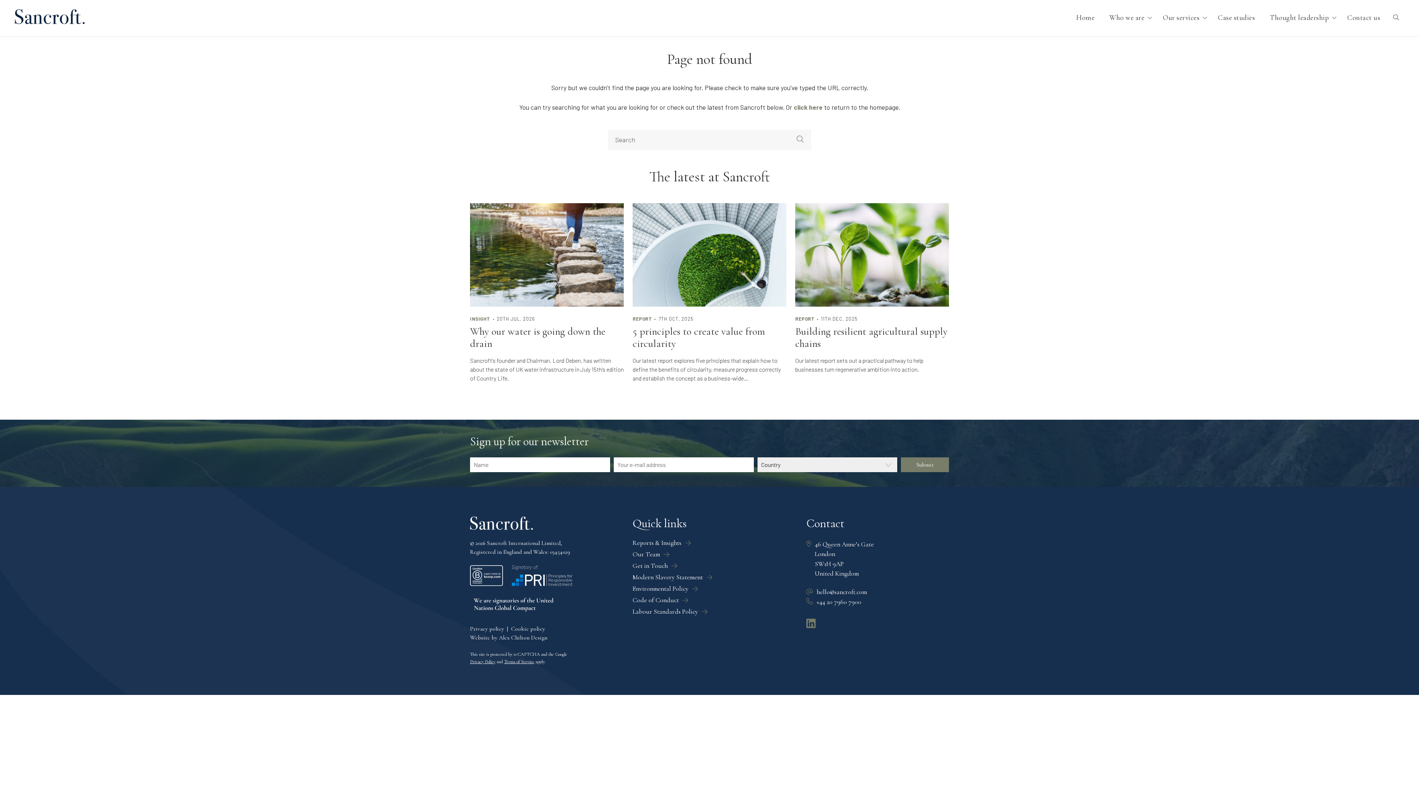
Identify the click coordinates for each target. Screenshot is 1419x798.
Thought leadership (1299, 17)
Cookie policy (528, 628)
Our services (1181, 17)
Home (1085, 17)
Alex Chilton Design (523, 637)
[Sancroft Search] (1396, 18)
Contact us (1363, 17)
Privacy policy (487, 628)
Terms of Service (519, 662)
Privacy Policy (483, 662)
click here (808, 107)
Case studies (1236, 17)
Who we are (1126, 17)
